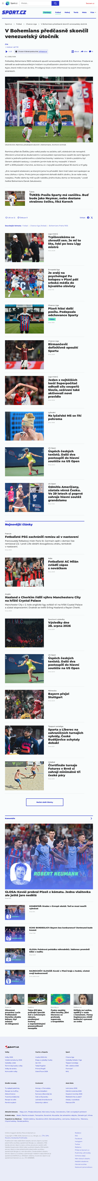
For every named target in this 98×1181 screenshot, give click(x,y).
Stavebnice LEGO (42, 1119)
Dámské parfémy (55, 1119)
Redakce (78, 1133)
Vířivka (90, 1115)
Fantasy (47, 12)
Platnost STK (70, 1102)
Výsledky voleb (10, 1063)
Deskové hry (75, 1119)
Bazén (19, 1115)
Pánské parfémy (23, 1121)
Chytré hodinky (10, 1121)
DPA (47, 1136)
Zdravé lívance (10, 1094)
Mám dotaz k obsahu (82, 1158)
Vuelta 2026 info (41, 1057)
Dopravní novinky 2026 (74, 1094)
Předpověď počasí (34, 1112)
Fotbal (58, 12)
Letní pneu (66, 1119)
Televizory (84, 1119)
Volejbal (51, 762)
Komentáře (10, 818)
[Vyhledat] (55, 3)
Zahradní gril (82, 1115)
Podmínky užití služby (83, 1153)
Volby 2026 (9, 1057)
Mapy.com (23, 1112)
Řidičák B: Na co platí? (74, 1097)
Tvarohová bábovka (12, 1097)
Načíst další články (44, 802)
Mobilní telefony (29, 1119)
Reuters (8, 1138)
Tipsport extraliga (55, 726)
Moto (84, 12)
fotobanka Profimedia (19, 1138)
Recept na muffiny (11, 1091)
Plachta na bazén (28, 1115)
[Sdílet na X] (92, 217)
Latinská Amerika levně (43, 1100)
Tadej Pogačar (40, 1066)
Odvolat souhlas (81, 1164)
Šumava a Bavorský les (43, 1094)
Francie (8, 533)
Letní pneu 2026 (71, 1088)
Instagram (78, 1141)
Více (92, 12)
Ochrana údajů (80, 1156)
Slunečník (47, 1115)
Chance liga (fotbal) (38, 226)
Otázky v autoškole (72, 1100)
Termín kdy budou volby (13, 1066)
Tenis (76, 12)
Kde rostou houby (48, 1112)
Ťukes (31, 192)
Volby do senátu (11, 1068)
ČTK (6, 44)
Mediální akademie (81, 1161)
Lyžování (51, 412)
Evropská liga (54, 269)
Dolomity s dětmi (41, 1102)
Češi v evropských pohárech (76, 1112)
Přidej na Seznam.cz (82, 1150)
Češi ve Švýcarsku (41, 1097)
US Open (52, 448)
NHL (67, 1071)
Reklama (78, 1147)
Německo (52, 691)
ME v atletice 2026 (72, 1066)
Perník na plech (10, 1102)
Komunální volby (11, 1071)
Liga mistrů (53, 234)
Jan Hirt (38, 1063)
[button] (49, 109)
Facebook (78, 1138)
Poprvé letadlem (41, 1091)
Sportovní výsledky (56, 619)
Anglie (8, 594)
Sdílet (85, 51)
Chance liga (70, 1057)
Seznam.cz (90, 3)
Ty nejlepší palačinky (12, 1088)
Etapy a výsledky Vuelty (43, 1060)
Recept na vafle (10, 1100)
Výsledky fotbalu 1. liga (74, 1060)
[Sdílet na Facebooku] (88, 217)
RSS (76, 1136)
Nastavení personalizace (83, 1167)
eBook (76, 51)
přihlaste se (43, 51)
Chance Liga (53, 305)
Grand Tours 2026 (41, 1071)
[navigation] (3, 3)
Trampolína (39, 1115)
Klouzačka (55, 1115)
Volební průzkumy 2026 (13, 1060)
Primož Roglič (40, 1068)
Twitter (77, 1144)
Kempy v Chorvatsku (43, 1088)
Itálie (50, 558)
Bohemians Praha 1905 (58, 226)
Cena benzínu (61, 1112)
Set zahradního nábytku (68, 1115)
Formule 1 (69, 1068)
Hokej (67, 12)
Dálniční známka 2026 (74, 1091)
